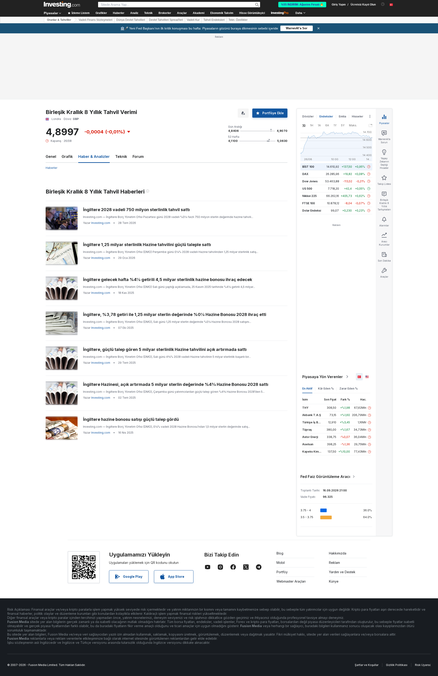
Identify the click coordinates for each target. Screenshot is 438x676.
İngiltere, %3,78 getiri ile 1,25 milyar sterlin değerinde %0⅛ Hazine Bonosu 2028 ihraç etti (174, 314)
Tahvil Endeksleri (214, 19)
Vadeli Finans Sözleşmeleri (95, 19)
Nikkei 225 (309, 196)
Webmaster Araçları (291, 581)
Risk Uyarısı (422, 665)
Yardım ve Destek (342, 572)
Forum (138, 156)
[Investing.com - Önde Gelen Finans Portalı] (62, 4)
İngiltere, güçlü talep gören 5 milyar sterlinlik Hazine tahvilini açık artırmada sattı (165, 349)
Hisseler (357, 116)
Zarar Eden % (348, 388)
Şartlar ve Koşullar (366, 665)
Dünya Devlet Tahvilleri (130, 19)
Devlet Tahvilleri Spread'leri (166, 19)
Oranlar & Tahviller (59, 19)
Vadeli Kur (193, 19)
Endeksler (326, 116)
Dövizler (308, 116)
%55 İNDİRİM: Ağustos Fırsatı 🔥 (302, 4)
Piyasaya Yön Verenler (322, 376)
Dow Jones (310, 181)
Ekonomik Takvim (221, 13)
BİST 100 (308, 166)
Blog (279, 553)
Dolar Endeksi (311, 210)
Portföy (282, 572)
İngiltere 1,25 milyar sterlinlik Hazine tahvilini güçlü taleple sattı (147, 244)
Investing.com (100, 223)
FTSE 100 (308, 203)
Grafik (67, 156)
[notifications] (383, 4)
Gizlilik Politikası (396, 665)
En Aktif (307, 388)
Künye (334, 581)
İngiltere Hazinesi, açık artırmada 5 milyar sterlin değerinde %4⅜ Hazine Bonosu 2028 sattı (175, 384)
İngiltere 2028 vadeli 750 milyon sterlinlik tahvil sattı (136, 209)
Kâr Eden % (326, 388)
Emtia (342, 116)
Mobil (280, 563)
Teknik (121, 156)
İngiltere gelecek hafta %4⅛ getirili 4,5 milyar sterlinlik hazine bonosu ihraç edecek (167, 279)
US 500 (307, 188)
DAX (305, 174)
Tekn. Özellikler (238, 19)
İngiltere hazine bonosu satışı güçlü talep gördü (131, 419)
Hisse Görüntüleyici (252, 13)
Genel (51, 156)
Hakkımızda (337, 553)
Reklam (334, 563)
